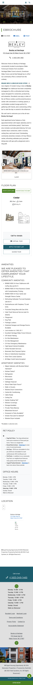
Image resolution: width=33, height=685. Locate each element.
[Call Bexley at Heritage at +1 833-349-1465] (30, 2)
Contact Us (21, 622)
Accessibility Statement (16, 626)
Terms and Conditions (16, 617)
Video (21, 241)
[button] (26, 2)
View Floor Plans (8, 191)
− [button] (3, 508)
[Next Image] (30, 165)
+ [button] (3, 506)
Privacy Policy (11, 622)
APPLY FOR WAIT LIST (19, 247)
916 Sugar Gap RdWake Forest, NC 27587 (16, 517)
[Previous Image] (3, 165)
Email (18, 36)
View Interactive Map (23, 191)
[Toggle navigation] (3, 2)
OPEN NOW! (17, 683)
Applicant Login (21, 613)
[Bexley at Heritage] (16, 526)
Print (27, 36)
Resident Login (10, 613)
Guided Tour (20, 252)
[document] (16, 525)
